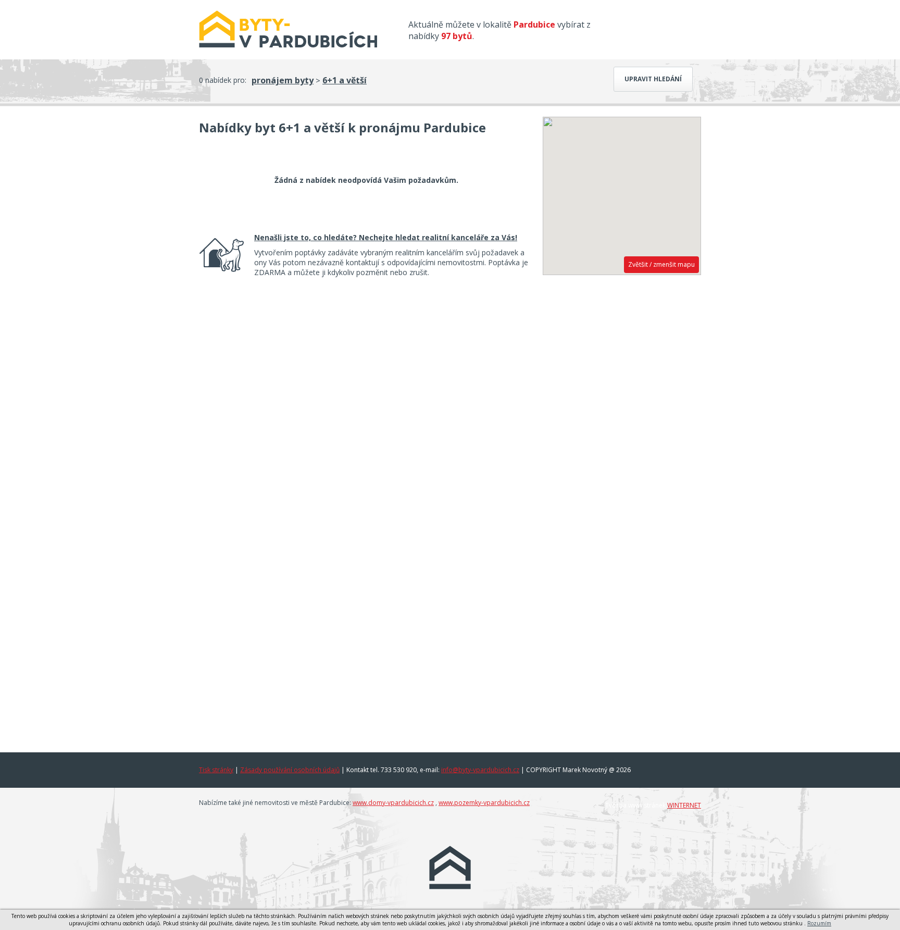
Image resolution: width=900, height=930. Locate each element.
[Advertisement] (622, 441)
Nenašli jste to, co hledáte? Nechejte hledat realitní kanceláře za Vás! (385, 237)
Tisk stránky (216, 769)
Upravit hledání (653, 79)
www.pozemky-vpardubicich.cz (484, 802)
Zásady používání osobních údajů (290, 769)
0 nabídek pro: (222, 80)
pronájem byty (283, 80)
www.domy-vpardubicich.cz (393, 802)
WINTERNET (684, 805)
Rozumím (819, 923)
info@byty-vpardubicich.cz (480, 769)
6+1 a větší (344, 80)
